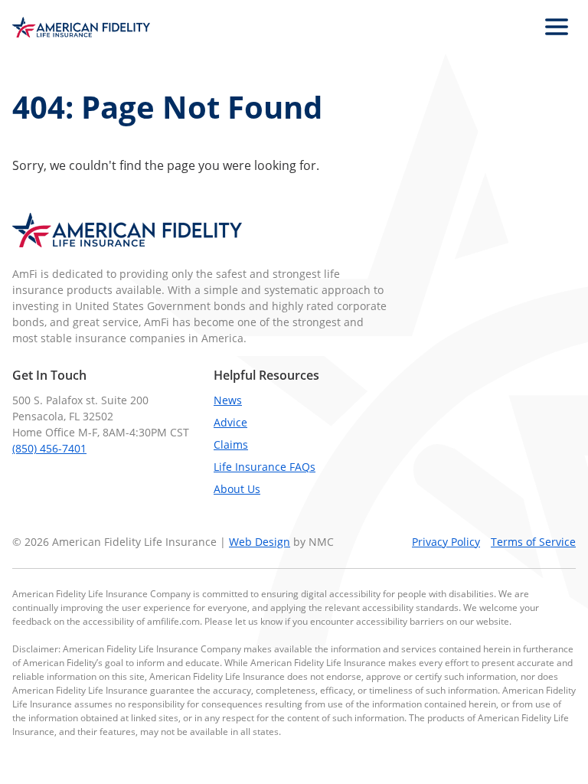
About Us (237, 489)
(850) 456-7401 (49, 448)
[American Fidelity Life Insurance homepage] (81, 27)
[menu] (556, 27)
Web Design (259, 541)
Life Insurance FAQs (264, 466)
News (228, 400)
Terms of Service (533, 541)
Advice (230, 422)
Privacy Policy (446, 541)
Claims (231, 444)
